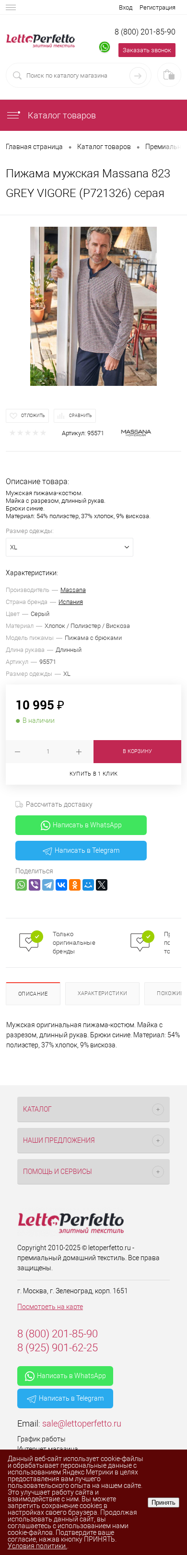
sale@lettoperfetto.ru (81, 1423)
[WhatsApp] (21, 885)
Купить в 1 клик (94, 774)
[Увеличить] (93, 306)
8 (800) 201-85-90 (145, 31)
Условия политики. (37, 1546)
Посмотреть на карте (50, 1307)
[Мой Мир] (88, 885)
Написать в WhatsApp (87, 825)
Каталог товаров (61, 115)
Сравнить (80, 415)
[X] (101, 885)
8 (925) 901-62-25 (57, 1348)
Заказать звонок (147, 50)
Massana (73, 589)
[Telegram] (48, 885)
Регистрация (157, 7)
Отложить (33, 415)
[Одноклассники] (75, 885)
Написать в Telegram (87, 850)
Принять (163, 1502)
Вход (125, 7)
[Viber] (34, 885)
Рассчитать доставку (59, 804)
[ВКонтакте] (61, 885)
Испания (70, 601)
